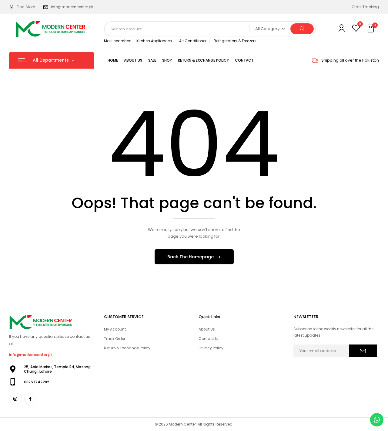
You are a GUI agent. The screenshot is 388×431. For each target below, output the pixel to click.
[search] (302, 28)
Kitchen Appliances (154, 40)
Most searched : (118, 40)
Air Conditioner (192, 40)
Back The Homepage (191, 257)
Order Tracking (365, 6)
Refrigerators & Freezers (235, 40)
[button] (371, 28)
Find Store (26, 6)
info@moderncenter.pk (72, 6)
